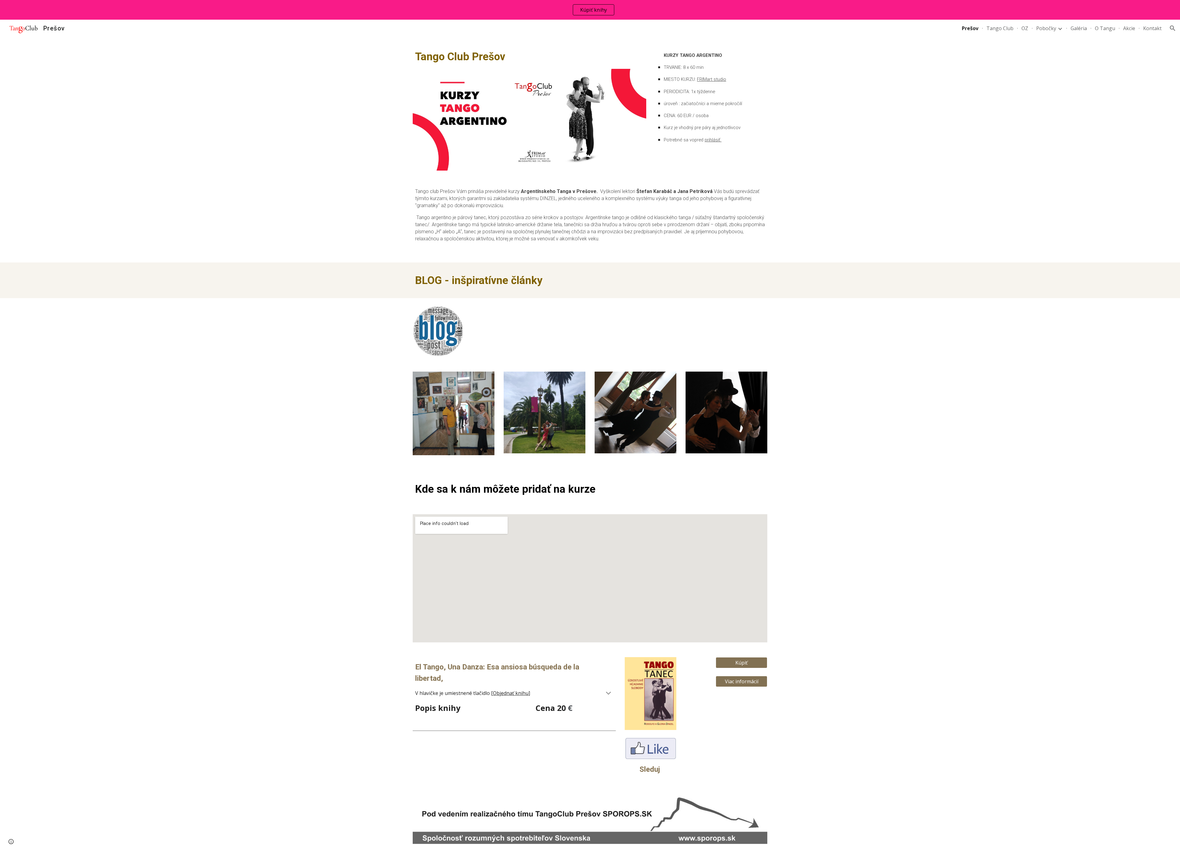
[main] (529, 56)
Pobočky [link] (1046, 28)
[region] (590, 10)
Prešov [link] (970, 28)
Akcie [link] (1129, 28)
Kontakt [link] (1152, 28)
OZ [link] (1024, 28)
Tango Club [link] (999, 28)
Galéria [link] (1079, 28)
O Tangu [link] (1105, 28)
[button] (1172, 28)
